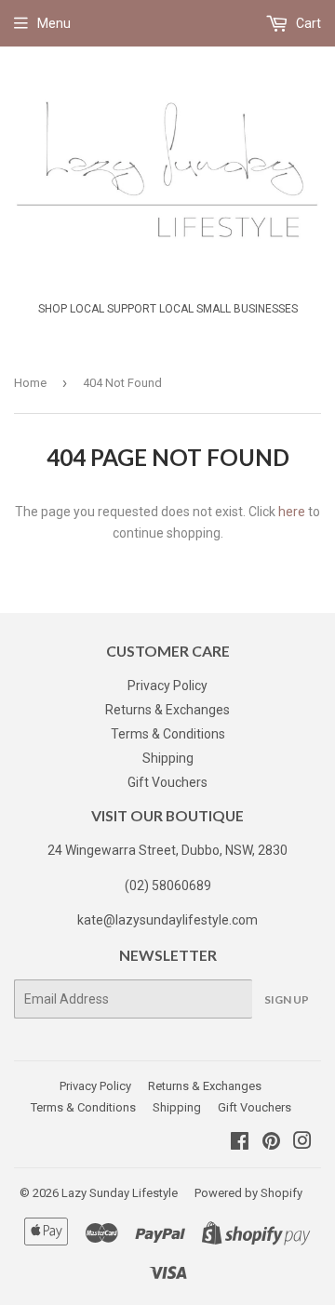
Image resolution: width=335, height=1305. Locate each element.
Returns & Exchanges (167, 709)
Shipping (168, 758)
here (291, 511)
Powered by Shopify (248, 1193)
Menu (54, 23)
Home (30, 383)
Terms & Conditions (168, 733)
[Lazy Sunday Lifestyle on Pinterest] (271, 1143)
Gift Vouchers (167, 782)
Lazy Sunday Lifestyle (119, 1193)
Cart (307, 23)
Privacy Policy (167, 685)
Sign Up (286, 999)
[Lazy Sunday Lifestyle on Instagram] (302, 1143)
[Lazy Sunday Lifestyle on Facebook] (239, 1143)
